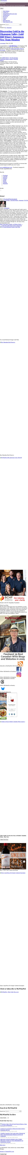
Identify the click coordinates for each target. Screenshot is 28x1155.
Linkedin (15, 199)
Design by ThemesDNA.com (7, 1151)
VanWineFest (6, 15)
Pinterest (11, 199)
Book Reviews (6, 20)
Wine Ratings (6, 11)
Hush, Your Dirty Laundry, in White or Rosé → (11, 224)
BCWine (8, 200)
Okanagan (9, 27)
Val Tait (26, 200)
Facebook (6, 199)
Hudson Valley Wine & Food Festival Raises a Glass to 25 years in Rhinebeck (13, 1124)
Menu (2, 8)
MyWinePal (3, 3)
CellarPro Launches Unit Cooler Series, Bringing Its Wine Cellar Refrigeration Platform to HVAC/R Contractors (12, 1135)
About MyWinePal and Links (10, 13)
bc (5, 27)
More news (2, 1145)
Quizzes (5, 17)
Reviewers (5, 16)
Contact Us (5, 12)
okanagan (21, 200)
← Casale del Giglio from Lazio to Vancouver (11, 225)
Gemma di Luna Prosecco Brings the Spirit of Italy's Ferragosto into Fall (12, 1129)
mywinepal (3, 43)
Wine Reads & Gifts (7, 22)
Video (4, 19)
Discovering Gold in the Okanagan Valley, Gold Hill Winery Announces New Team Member (12, 35)
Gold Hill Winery (14, 200)
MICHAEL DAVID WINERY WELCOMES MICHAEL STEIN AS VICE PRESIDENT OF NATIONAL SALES (11, 1141)
